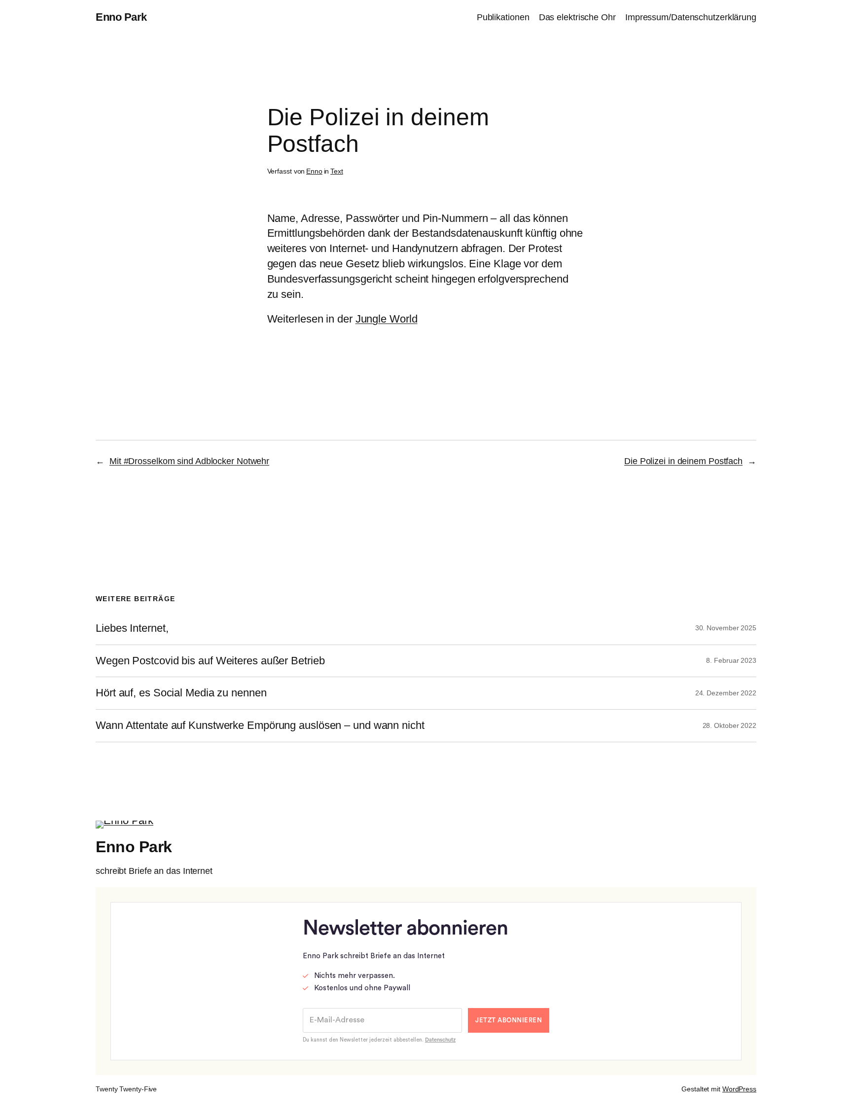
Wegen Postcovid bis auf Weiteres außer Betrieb (210, 661)
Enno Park (121, 17)
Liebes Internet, (132, 628)
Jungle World (386, 319)
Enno (314, 171)
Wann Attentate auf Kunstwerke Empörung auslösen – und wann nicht (260, 725)
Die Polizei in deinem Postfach (683, 461)
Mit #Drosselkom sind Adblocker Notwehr (189, 461)
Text (336, 171)
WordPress (739, 1089)
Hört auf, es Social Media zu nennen (181, 693)
